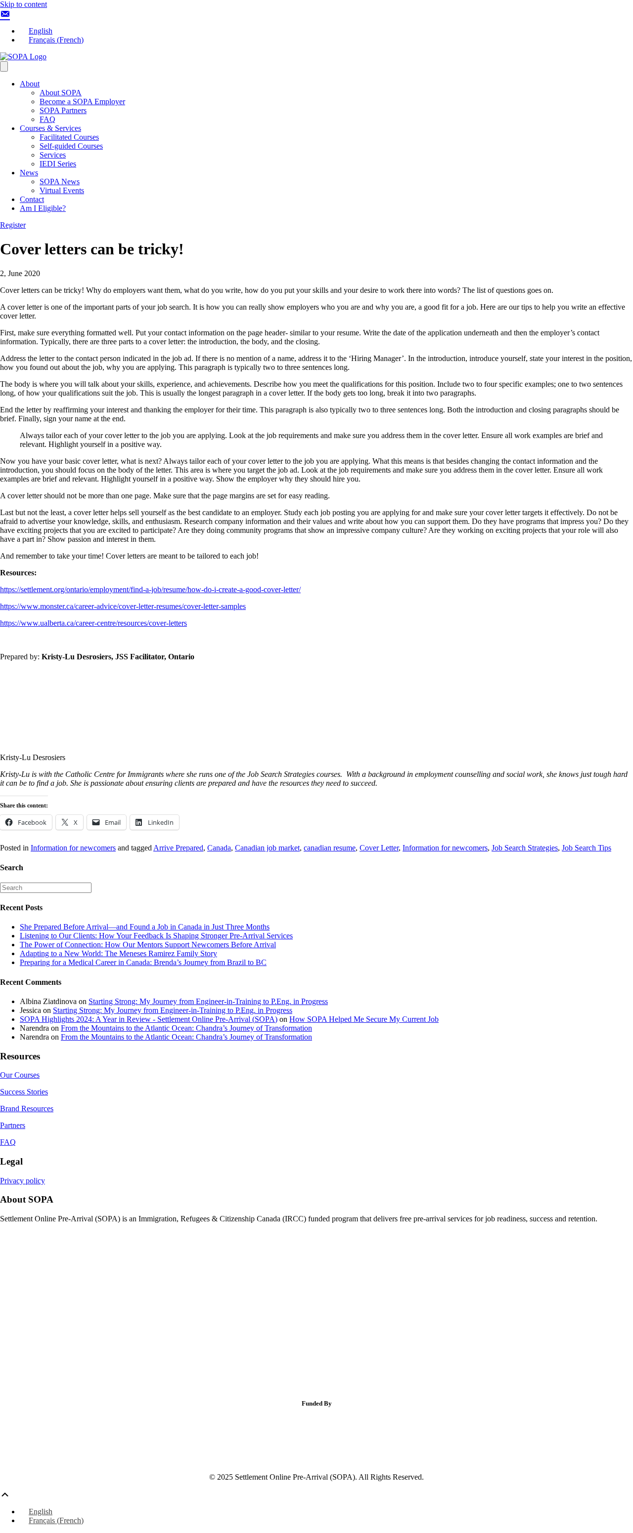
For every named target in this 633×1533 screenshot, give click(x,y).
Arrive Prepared (178, 848)
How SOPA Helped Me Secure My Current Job (364, 1019)
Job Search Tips (586, 848)
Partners (12, 1125)
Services (53, 155)
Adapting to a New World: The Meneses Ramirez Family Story (118, 953)
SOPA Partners (63, 110)
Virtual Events (62, 190)
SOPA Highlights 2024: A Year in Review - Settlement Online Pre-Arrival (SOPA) (148, 1019)
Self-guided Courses (71, 146)
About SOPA (61, 92)
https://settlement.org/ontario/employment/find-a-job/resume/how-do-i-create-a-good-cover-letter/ (150, 589)
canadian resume (330, 848)
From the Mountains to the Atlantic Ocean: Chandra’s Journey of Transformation (186, 1028)
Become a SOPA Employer (82, 101)
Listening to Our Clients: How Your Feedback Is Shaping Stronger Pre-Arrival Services (156, 935)
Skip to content (23, 4)
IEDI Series (58, 164)
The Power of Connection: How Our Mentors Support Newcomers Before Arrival (148, 944)
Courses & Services (50, 128)
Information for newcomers (73, 848)
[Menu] (4, 66)
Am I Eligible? (43, 208)
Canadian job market (267, 848)
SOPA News (60, 181)
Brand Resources (26, 1108)
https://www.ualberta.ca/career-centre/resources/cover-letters (93, 623)
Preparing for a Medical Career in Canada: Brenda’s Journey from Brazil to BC (143, 962)
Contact (32, 199)
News (29, 172)
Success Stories (24, 1092)
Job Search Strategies (525, 848)
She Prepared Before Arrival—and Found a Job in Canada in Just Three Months (145, 927)
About (30, 84)
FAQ (47, 119)
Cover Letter (379, 848)
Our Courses (20, 1075)
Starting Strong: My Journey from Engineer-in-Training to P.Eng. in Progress (208, 1001)
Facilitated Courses (69, 137)
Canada (219, 848)
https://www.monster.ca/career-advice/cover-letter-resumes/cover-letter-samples (123, 606)
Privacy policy (22, 1180)
